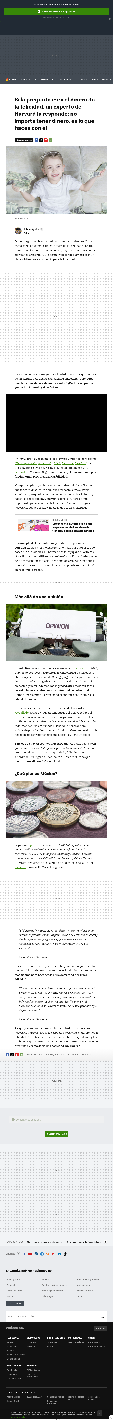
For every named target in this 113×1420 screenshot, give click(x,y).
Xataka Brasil (13, 1400)
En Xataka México (59, 520)
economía (74, 1054)
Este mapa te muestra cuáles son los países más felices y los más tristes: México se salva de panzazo (73, 527)
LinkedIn (59, 1253)
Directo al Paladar (76, 1342)
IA (35, 79)
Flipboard (46, 140)
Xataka (10, 1342)
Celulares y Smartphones (54, 1285)
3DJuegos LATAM (34, 1396)
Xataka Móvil (12, 1346)
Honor (95, 79)
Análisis (46, 1279)
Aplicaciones (83, 1285)
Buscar (102, 1316)
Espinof (50, 1346)
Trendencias (12, 1370)
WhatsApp (25, 79)
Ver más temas (15, 1303)
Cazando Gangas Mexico (89, 1279)
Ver (58, 1133)
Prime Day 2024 (14, 1290)
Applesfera (11, 1350)
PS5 (54, 79)
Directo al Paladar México (76, 1397)
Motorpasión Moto (96, 1346)
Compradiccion (14, 1378)
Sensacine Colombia (52, 1402)
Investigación (13, 1279)
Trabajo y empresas (55, 1054)
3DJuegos (31, 1342)
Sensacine (52, 1342)
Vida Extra (31, 1346)
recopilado (22, 712)
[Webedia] (15, 1327)
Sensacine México (55, 1396)
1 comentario (25, 140)
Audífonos (106, 79)
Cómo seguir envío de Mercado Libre (84, 1241)
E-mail (50, 140)
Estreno (12, 79)
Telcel (80, 1296)
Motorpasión (94, 1342)
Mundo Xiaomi (13, 1358)
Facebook (36, 140)
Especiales (12, 1285)
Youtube (30, 1253)
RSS (47, 1253)
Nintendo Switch (67, 79)
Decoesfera (12, 1374)
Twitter (41, 140)
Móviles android (85, 1290)
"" (33, 463)
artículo (81, 668)
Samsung (83, 79)
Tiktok (65, 1253)
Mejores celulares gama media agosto (45, 1241)
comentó (20, 867)
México (10, 1296)
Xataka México (13, 1396)
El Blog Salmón (33, 1370)
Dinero (87, 1054)
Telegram (42, 1253)
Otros (39, 1054)
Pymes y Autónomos (32, 1375)
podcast (20, 472)
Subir (98, 1328)
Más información (18, 1417)
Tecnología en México (52, 1290)
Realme (44, 79)
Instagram (36, 1253)
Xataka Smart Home (16, 1354)
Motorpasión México (94, 1397)
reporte (32, 845)
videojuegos (48, 1296)
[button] (33, 229)
